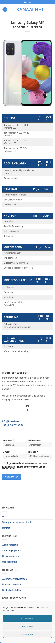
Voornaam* (8, 440)
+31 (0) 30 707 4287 (12, 425)
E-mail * (6, 452)
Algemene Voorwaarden (14, 579)
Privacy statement (11, 584)
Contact (6, 528)
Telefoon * (33, 452)
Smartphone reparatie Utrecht (17, 522)
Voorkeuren (27, 634)
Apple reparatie (10, 545)
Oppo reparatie (9, 561)
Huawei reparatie (11, 556)
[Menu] (4, 9)
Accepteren (28, 618)
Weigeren (27, 626)
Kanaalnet (30, 9)
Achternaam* (34, 440)
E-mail (28, 2)
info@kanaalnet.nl (11, 421)
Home (5, 516)
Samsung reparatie (11, 550)
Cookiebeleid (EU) (11, 590)
